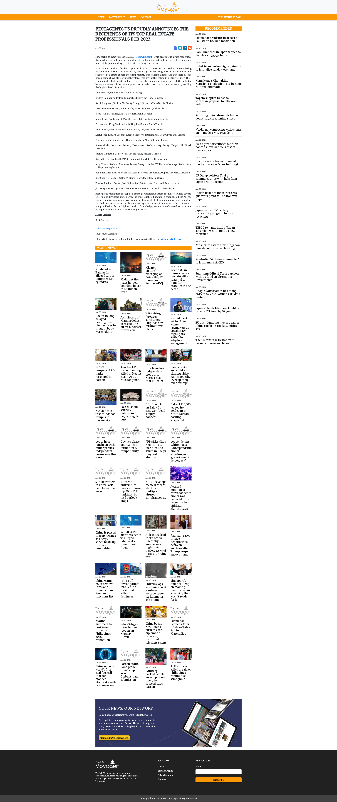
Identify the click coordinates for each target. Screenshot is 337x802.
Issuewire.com (143, 57)
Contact (162, 779)
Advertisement (166, 775)
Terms (161, 766)
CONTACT (146, 17)
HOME (101, 17)
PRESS (133, 17)
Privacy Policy (165, 770)
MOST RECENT (117, 17)
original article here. (171, 239)
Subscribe (218, 780)
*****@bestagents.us (106, 228)
